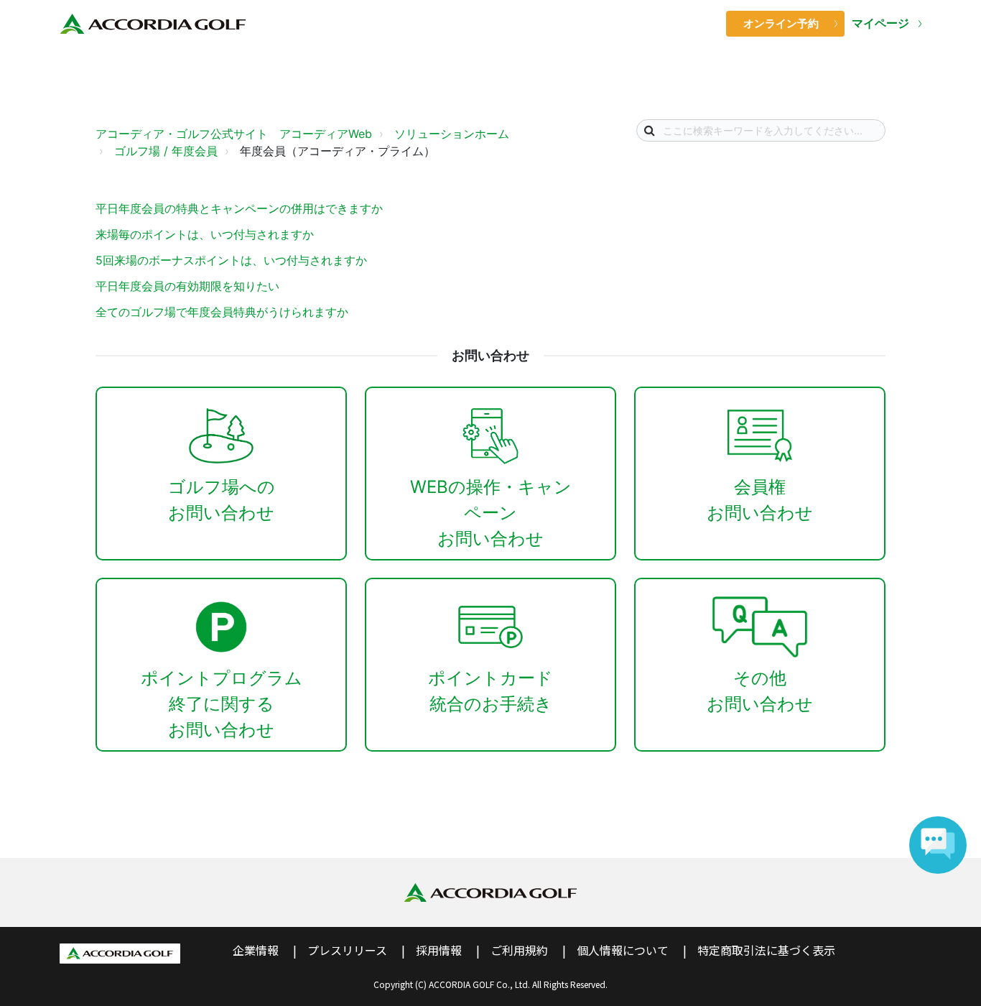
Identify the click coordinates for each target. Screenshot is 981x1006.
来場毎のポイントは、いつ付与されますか (205, 234)
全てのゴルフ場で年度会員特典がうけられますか (222, 312)
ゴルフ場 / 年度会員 (166, 151)
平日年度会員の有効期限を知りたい (187, 286)
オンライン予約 (781, 23)
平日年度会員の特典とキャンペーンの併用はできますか (239, 208)
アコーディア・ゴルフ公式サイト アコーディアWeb (234, 133)
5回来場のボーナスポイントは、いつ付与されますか (231, 260)
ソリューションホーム (451, 133)
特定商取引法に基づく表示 (766, 950)
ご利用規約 (519, 950)
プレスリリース (347, 950)
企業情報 (256, 950)
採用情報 (439, 950)
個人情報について (623, 950)
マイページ (881, 23)
